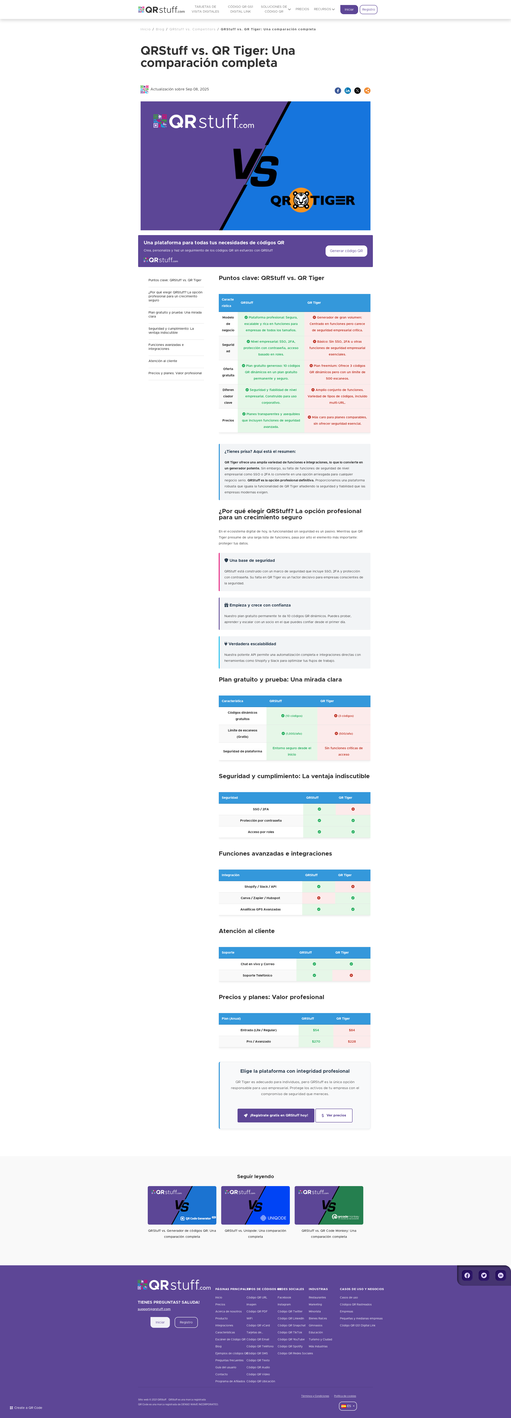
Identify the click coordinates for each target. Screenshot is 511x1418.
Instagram (284, 1304)
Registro (368, 9)
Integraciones (224, 1325)
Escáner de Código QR (230, 1339)
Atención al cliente (163, 361)
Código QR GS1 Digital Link (357, 1325)
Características (225, 1332)
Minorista (315, 1311)
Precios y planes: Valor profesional (175, 373)
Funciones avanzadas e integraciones (166, 346)
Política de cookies (345, 1396)
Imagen (251, 1304)
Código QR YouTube (291, 1339)
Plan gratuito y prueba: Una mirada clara (175, 314)
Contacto (221, 1374)
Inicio (146, 29)
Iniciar (349, 9)
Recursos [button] (322, 9)
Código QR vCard (258, 1325)
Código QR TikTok (290, 1332)
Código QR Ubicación (261, 1381)
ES (349, 1406)
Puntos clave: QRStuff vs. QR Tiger (175, 280)
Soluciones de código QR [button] (274, 9)
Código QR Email (258, 1339)
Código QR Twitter (290, 1311)
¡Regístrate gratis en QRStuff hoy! (279, 1115)
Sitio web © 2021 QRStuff (152, 1399)
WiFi (250, 1318)
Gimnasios (315, 1325)
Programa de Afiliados (230, 1381)
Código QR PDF (257, 1311)
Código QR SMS (257, 1353)
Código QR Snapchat (292, 1325)
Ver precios (336, 1115)
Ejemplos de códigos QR (231, 1353)
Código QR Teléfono (260, 1346)
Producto (221, 1318)
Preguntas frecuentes (229, 1360)
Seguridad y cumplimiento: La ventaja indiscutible (171, 330)
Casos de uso (349, 1297)
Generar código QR (346, 251)
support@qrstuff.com (154, 1309)
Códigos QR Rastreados (356, 1304)
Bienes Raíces (318, 1318)
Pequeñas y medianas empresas (361, 1318)
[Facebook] (467, 1275)
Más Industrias (318, 1346)
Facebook (284, 1297)
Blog (160, 29)
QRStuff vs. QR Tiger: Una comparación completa (268, 29)
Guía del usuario (225, 1367)
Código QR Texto (258, 1360)
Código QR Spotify (290, 1346)
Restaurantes (317, 1297)
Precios (302, 9)
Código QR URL (257, 1297)
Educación (316, 1332)
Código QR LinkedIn (291, 1318)
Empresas (346, 1311)
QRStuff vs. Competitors (192, 29)
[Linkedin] (500, 1275)
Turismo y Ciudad (320, 1339)
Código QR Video (258, 1374)
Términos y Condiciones (315, 1396)
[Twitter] (484, 1275)
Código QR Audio (258, 1367)
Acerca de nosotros (228, 1311)
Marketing (315, 1304)
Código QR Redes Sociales (295, 1353)
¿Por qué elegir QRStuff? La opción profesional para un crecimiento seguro (175, 296)
